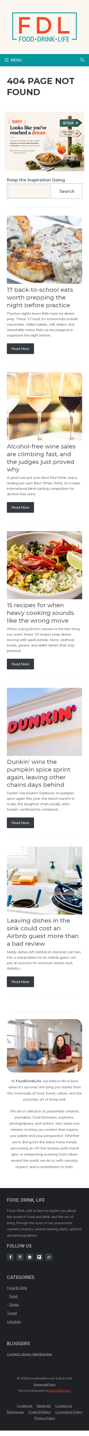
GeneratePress (45, 1384)
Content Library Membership (29, 1354)
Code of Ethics (39, 1412)
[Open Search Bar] (82, 60)
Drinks (14, 1304)
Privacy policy (44, 1418)
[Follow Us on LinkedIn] (39, 1257)
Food (13, 1296)
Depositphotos (60, 1390)
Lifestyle (14, 1322)
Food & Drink (17, 1288)
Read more (20, 348)
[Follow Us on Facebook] (10, 1257)
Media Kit (44, 1406)
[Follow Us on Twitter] (29, 1257)
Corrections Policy (68, 1412)
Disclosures (15, 1412)
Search (67, 191)
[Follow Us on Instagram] (20, 1257)
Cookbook (24, 1406)
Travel (12, 1313)
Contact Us (63, 1406)
